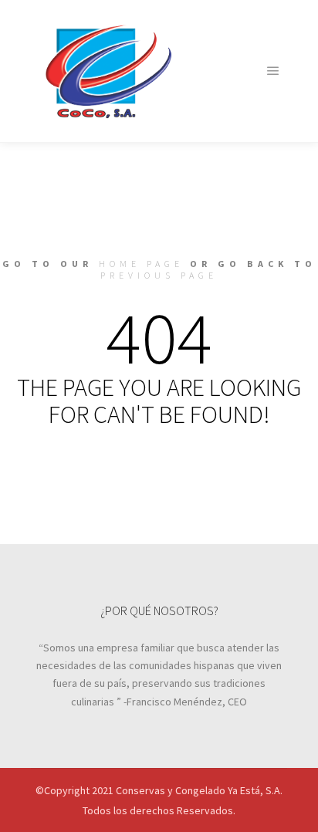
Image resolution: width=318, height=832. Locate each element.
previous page (159, 275)
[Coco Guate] (108, 71)
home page (141, 263)
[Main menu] (273, 71)
